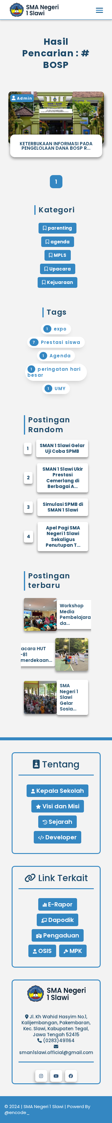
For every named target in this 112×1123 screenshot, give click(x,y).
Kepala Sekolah (59, 791)
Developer (60, 837)
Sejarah (59, 822)
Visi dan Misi (60, 806)
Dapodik (60, 920)
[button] (41, 1076)
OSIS (44, 951)
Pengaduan (60, 935)
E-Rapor (60, 904)
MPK (75, 951)
